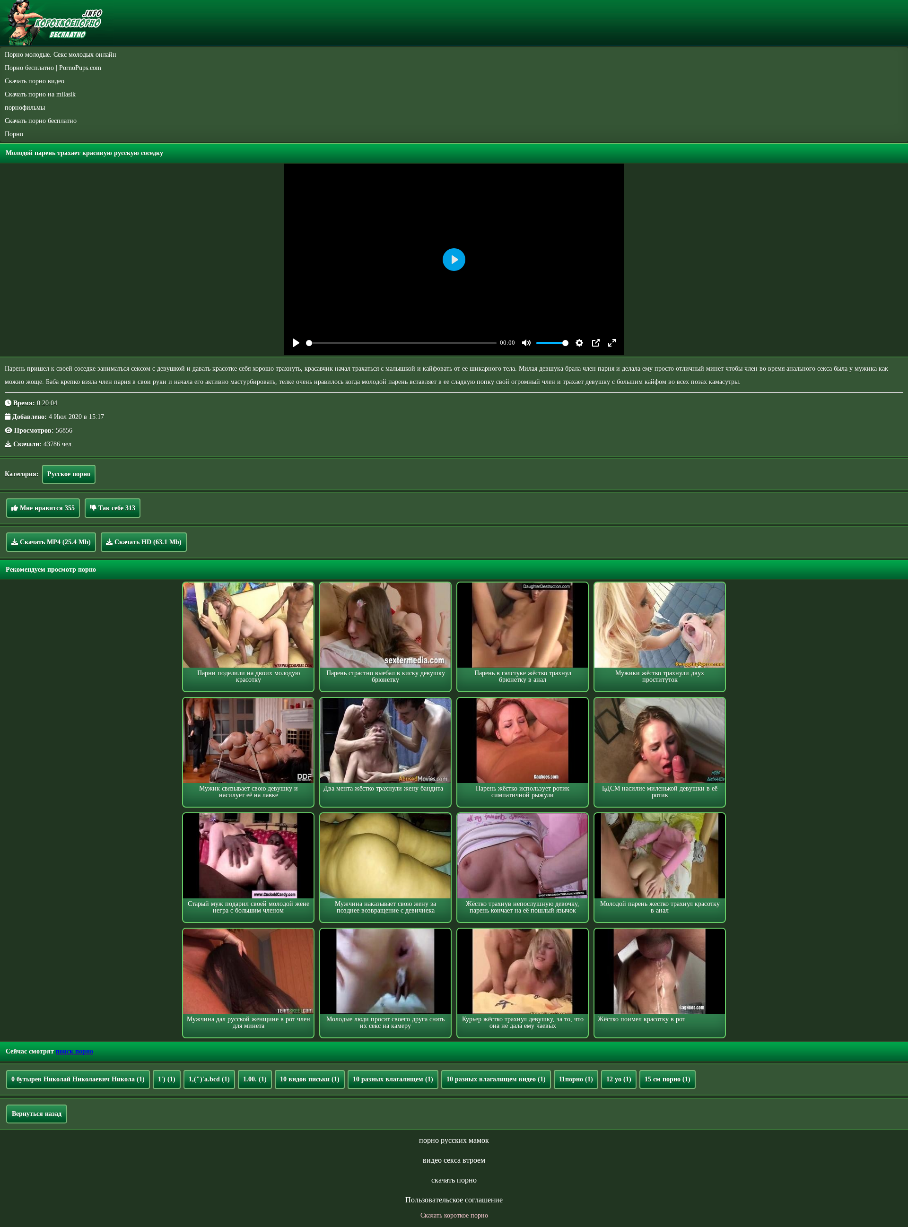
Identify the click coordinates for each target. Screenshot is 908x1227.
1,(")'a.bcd (209, 1079)
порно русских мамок (454, 1140)
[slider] (401, 343)
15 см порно (667, 1079)
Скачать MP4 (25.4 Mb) (54, 542)
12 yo (618, 1079)
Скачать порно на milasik (40, 94)
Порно (14, 134)
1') (166, 1079)
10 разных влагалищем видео (496, 1079)
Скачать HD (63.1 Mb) (147, 542)
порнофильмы (25, 107)
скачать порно (454, 1180)
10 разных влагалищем (393, 1079)
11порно (576, 1079)
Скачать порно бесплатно (41, 120)
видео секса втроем (454, 1160)
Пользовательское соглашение (454, 1200)
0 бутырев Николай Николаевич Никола (78, 1079)
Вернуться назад (36, 1113)
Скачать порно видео (34, 81)
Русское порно (68, 474)
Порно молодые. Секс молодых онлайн (60, 54)
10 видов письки (310, 1079)
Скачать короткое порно (454, 1215)
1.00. (255, 1079)
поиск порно (74, 1051)
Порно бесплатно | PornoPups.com (53, 67)
